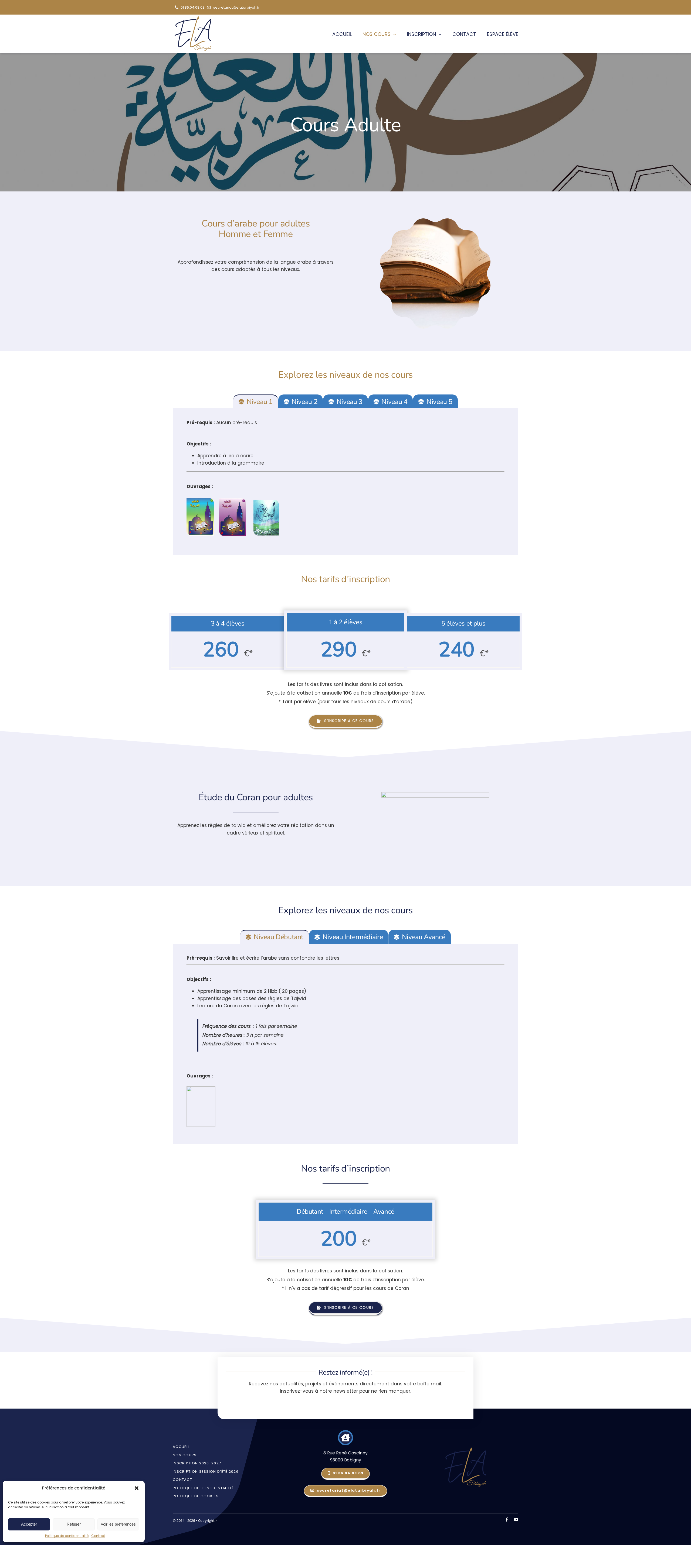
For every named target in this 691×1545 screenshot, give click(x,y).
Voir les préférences (118, 1524)
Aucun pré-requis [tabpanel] (225, 454)
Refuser (74, 1524)
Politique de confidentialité (67, 1535)
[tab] (255, 401)
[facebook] (507, 1519)
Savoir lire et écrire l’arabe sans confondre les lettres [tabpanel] (263, 1017)
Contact (98, 1535)
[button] (136, 1488)
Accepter (29, 1524)
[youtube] (516, 1519)
